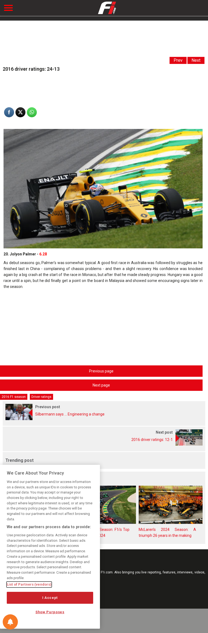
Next (195, 60)
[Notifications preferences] (10, 621)
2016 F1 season (14, 397)
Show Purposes (49, 612)
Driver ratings (41, 397)
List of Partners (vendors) (29, 584)
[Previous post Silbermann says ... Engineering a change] (104, 419)
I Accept (50, 598)
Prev (178, 60)
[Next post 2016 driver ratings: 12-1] (104, 444)
